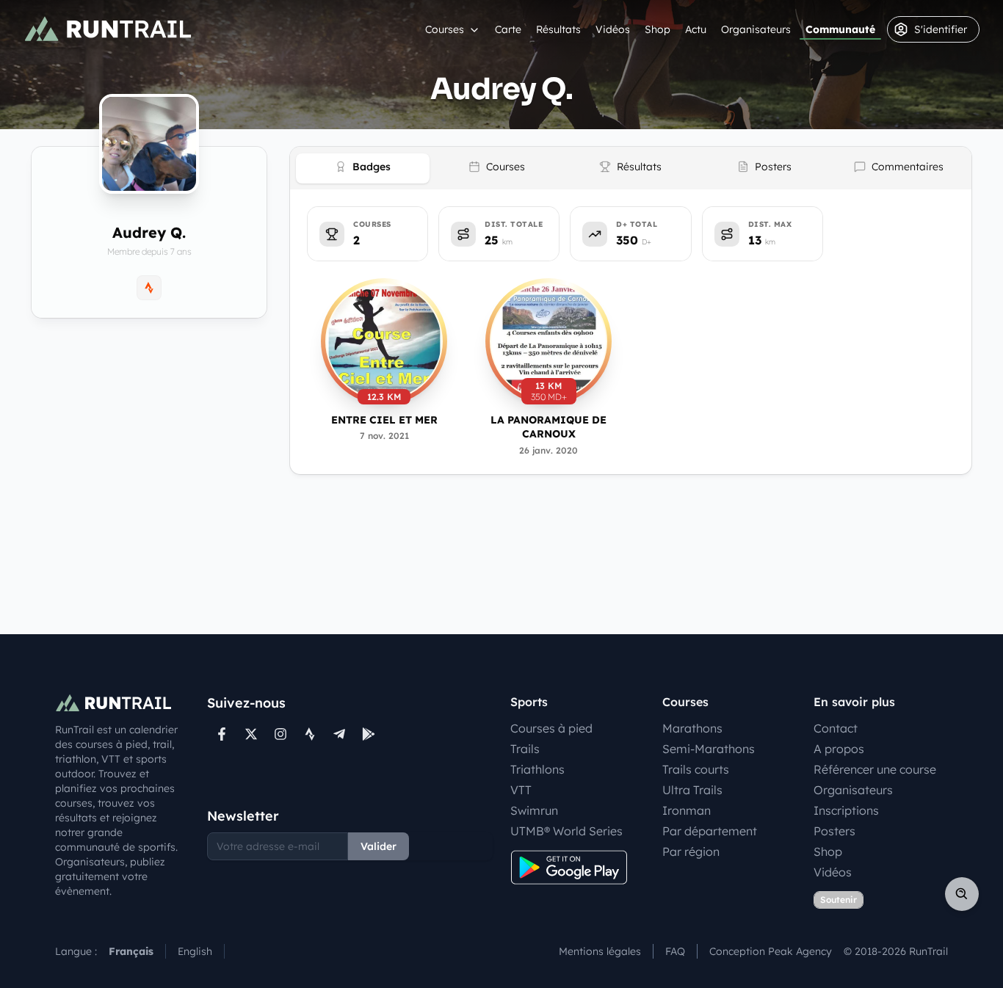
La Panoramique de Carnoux (548, 426)
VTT (521, 789)
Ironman (686, 810)
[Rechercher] (962, 894)
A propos (839, 748)
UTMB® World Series (566, 831)
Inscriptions (846, 810)
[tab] (363, 168)
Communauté (840, 29)
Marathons (692, 728)
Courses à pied (551, 728)
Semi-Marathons (708, 748)
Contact (836, 728)
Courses (444, 29)
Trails (525, 748)
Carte (508, 29)
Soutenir (838, 899)
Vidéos (612, 29)
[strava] (310, 734)
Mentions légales (600, 951)
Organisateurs (756, 29)
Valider (379, 846)
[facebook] (221, 734)
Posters (834, 831)
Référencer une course (875, 769)
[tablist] (630, 168)
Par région (691, 851)
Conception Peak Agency (770, 951)
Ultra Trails (692, 789)
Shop (657, 29)
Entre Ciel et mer (384, 419)
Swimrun (534, 810)
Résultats (558, 29)
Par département (709, 831)
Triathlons (537, 769)
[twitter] (251, 734)
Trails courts (695, 769)
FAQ (675, 951)
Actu (695, 29)
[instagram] (280, 734)
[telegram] (339, 734)
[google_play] (368, 734)
